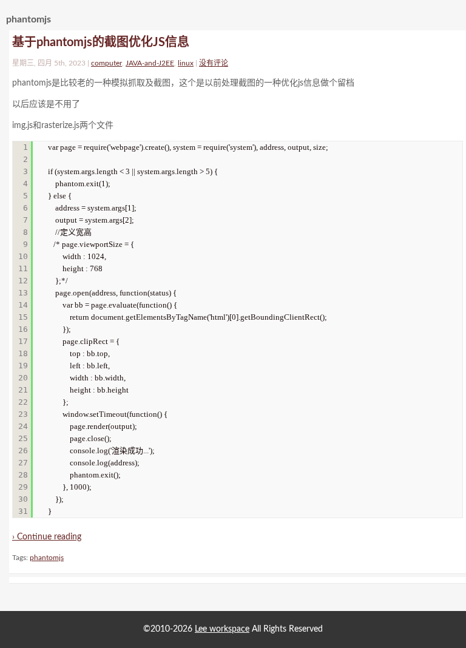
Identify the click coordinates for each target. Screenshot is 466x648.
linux (186, 63)
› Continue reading (46, 537)
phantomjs (47, 557)
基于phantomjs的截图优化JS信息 (100, 42)
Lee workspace (222, 629)
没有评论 (213, 63)
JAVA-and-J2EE (150, 63)
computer (106, 63)
